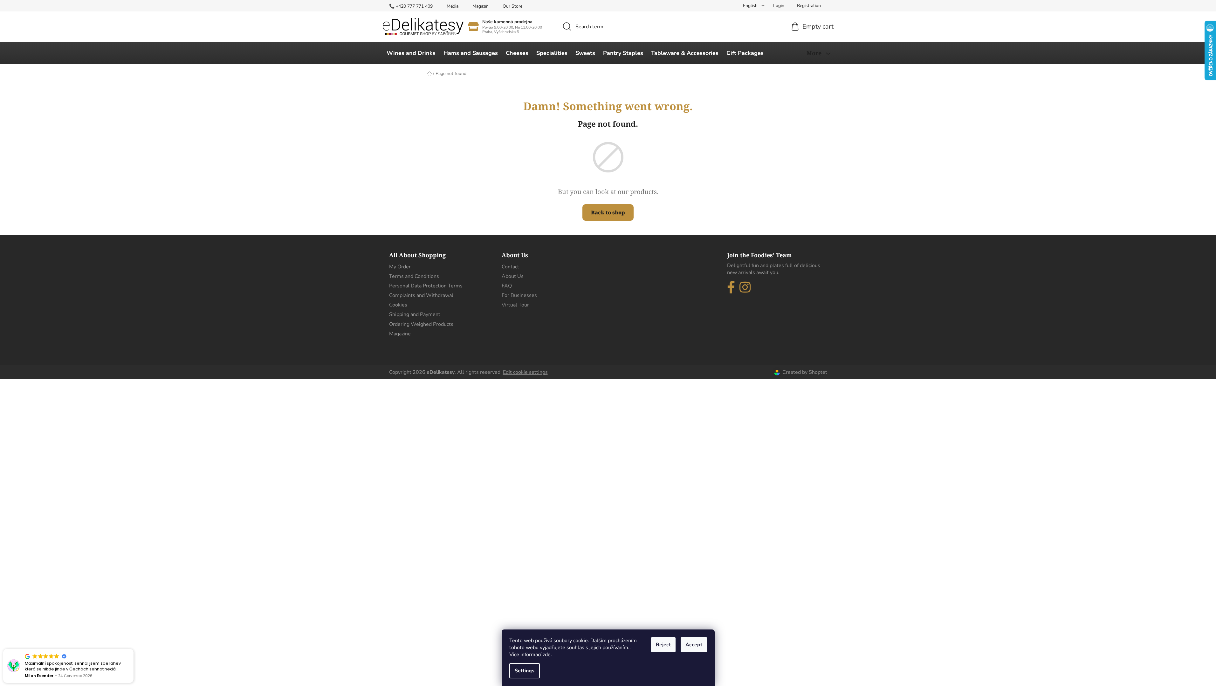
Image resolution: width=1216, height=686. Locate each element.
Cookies (398, 304)
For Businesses (519, 295)
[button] (133, 649)
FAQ (507, 285)
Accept (693, 644)
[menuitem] (411, 53)
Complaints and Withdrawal (421, 295)
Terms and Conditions (414, 276)
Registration (809, 6)
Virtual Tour (515, 304)
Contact (510, 266)
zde (547, 654)
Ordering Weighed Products (421, 324)
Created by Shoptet (804, 372)
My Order (400, 266)
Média (452, 6)
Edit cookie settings (525, 372)
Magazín (480, 6)
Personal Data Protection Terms (426, 285)
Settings (524, 670)
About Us (513, 276)
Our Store (512, 6)
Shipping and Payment (414, 314)
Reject (663, 644)
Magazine (400, 333)
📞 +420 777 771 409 (411, 6)
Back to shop (608, 212)
